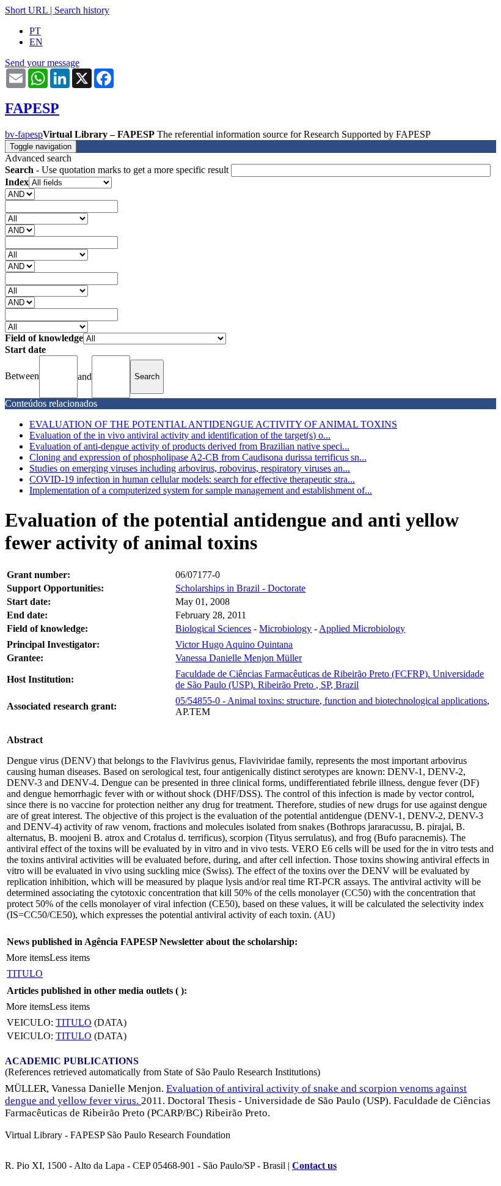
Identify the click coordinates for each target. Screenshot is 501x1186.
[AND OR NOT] (20, 193)
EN (36, 42)
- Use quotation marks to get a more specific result (118, 170)
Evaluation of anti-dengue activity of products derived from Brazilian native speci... (189, 446)
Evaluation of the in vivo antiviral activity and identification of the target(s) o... (180, 435)
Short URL (26, 10)
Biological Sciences (213, 628)
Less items (69, 957)
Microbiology (285, 628)
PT (35, 31)
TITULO (25, 973)
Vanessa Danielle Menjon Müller (238, 658)
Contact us (314, 1165)
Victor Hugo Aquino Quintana (234, 644)
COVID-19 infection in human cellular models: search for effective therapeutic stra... (192, 479)
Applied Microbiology (362, 628)
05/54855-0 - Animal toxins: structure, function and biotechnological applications (331, 700)
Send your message (42, 62)
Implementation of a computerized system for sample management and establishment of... (200, 490)
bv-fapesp (24, 134)
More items (27, 957)
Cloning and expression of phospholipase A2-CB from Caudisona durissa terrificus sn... (198, 457)
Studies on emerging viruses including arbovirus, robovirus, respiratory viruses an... (189, 468)
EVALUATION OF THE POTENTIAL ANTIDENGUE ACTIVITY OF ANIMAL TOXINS (213, 424)
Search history (81, 10)
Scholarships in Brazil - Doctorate (240, 588)
